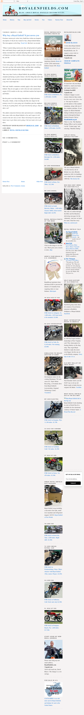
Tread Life (24, 43)
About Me (69, 20)
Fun (43, 20)
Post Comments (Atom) (18, 186)
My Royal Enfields (71, 232)
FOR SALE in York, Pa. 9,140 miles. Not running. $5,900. (52, 344)
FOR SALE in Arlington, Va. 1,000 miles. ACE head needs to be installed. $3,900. (53, 315)
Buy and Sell (27, 20)
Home (5, 20)
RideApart (53, 291)
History (12, 20)
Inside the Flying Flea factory (75, 235)
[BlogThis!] (5, 128)
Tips (19, 20)
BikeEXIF (69, 243)
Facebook (67, 314)
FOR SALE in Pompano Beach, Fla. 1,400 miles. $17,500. (51, 627)
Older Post (40, 181)
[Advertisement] (42, 25)
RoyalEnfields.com (42, 8)
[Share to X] (6, 128)
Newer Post (6, 181)
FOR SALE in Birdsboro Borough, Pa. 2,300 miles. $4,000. (52, 157)
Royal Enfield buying (19, 130)
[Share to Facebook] (8, 128)
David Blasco (71, 43)
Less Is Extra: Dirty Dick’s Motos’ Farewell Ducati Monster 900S (72, 247)
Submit (73, 483)
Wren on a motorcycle (70, 223)
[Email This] (3, 128)
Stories (37, 20)
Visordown (47, 393)
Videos (50, 20)
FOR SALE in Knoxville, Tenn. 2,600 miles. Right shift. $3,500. (52, 537)
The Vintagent (70, 259)
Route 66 (58, 61)
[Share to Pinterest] (9, 128)
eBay (50, 250)
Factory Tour (59, 20)
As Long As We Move (72, 260)
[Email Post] (40, 125)
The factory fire (75, 179)
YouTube (78, 387)
